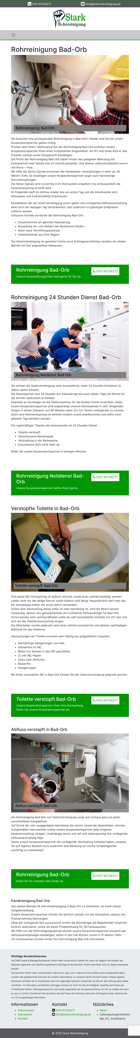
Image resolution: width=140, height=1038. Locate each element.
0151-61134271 (41, 4)
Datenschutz (26, 1010)
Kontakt (23, 1018)
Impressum (25, 1014)
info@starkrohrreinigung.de (103, 4)
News (103, 1010)
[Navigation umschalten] (13, 34)
